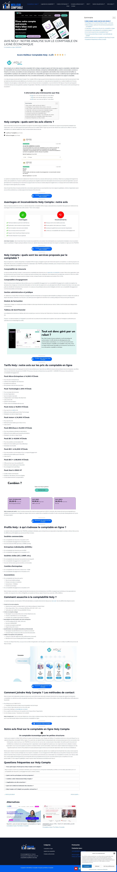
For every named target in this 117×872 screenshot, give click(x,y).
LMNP (13, 410)
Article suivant (75, 794)
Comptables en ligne (32, 4)
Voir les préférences (109, 866)
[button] (114, 853)
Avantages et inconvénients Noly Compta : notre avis (38, 106)
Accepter (86, 866)
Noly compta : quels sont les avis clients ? (35, 105)
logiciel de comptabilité (53, 272)
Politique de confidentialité (102, 869)
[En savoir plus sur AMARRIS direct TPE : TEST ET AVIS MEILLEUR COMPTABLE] (60, 813)
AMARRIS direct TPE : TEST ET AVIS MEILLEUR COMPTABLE (58, 824)
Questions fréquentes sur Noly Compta (35, 117)
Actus (67, 6)
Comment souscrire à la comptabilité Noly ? (36, 113)
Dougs (31, 95)
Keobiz (32, 99)
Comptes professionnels (77, 4)
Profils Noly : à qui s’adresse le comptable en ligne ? (38, 111)
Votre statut (110, 4)
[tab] (41, 769)
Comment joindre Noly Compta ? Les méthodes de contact (40, 114)
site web (54, 601)
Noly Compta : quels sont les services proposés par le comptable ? (42, 108)
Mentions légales (76, 854)
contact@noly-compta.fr (21, 709)
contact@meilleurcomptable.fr (79, 851)
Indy (32, 97)
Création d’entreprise (62, 4)
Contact (73, 6)
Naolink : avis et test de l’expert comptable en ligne (24, 824)
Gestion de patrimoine (98, 4)
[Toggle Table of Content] (56, 103)
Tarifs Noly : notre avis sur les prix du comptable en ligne (39, 110)
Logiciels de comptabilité (47, 4)
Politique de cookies (92, 869)
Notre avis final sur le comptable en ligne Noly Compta (39, 116)
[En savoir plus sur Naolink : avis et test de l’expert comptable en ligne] (24, 813)
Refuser (97, 866)
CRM (88, 4)
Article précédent (9, 794)
